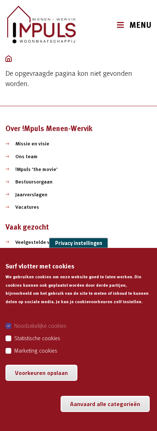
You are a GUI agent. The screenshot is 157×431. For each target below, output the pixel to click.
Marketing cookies (35, 350)
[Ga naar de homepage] (41, 25)
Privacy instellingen (78, 243)
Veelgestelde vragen (39, 242)
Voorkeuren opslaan (41, 372)
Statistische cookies (37, 338)
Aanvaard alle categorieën (105, 404)
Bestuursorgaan (34, 181)
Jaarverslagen (31, 194)
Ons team (26, 156)
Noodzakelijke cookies (40, 325)
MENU (140, 25)
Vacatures (27, 207)
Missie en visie (32, 143)
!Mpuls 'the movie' (36, 169)
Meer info (17, 309)
